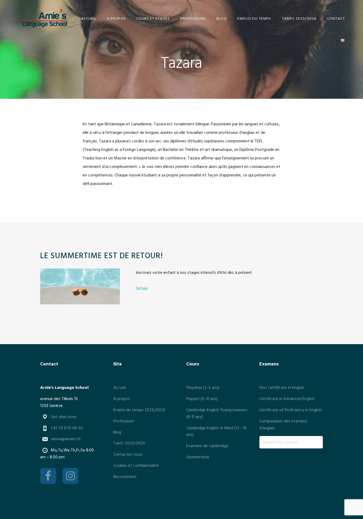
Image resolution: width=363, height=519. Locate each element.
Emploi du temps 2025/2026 (139, 410)
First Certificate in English (281, 387)
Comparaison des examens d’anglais (283, 425)
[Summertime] (80, 288)
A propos (121, 399)
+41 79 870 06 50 (67, 428)
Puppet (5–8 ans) (202, 399)
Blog (117, 432)
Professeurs (123, 421)
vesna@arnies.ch (66, 439)
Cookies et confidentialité (136, 465)
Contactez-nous (127, 454)
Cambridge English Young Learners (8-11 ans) (216, 414)
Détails (142, 288)
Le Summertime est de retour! (101, 256)
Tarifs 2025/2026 (129, 443)
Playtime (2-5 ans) (202, 387)
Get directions (64, 417)
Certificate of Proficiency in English (290, 410)
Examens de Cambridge (207, 446)
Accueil (119, 387)
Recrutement (125, 476)
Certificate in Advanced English (287, 399)
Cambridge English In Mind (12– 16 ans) (216, 432)
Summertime (197, 457)
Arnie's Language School (44, 18)
